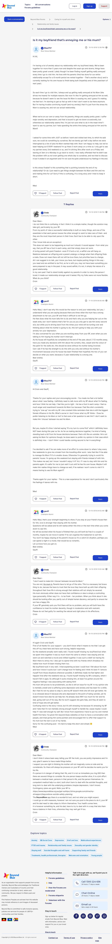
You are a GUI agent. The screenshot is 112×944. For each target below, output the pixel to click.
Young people (96, 855)
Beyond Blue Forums (11, 6)
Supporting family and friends (83, 850)
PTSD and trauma (38, 845)
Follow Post (57, 193)
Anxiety (34, 840)
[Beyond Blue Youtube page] (83, 920)
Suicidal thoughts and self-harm (56, 850)
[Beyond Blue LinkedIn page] (104, 920)
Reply (100, 194)
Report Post (74, 193)
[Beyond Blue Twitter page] (97, 920)
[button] (35, 193)
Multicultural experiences (91, 840)
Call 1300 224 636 (90, 881)
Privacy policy (87, 938)
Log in (74, 6)
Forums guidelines (32, 7)
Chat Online (88, 893)
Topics (27, 5)
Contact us (53, 938)
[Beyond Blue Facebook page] (76, 920)
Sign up (89, 6)
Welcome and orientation (78, 855)
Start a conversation (15, 19)
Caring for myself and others (65, 19)
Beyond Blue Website (11, 875)
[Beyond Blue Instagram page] (90, 920)
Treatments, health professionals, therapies (49, 855)
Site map (98, 939)
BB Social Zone (46, 840)
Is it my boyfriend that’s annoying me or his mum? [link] (56, 29)
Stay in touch (50, 932)
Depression (59, 840)
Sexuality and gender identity (86, 845)
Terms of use (69, 938)
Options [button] (106, 19)
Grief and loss (72, 840)
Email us (86, 904)
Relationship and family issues (48, 24)
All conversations (42, 5)
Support (104, 6)
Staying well (36, 850)
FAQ (50, 883)
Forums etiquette (56, 895)
